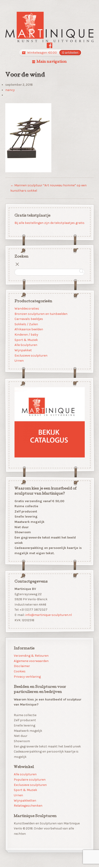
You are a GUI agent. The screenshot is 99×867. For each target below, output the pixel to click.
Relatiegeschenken (28, 806)
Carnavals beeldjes (28, 319)
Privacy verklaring (27, 677)
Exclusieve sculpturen (30, 355)
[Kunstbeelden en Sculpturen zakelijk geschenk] (49, 27)
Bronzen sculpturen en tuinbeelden (40, 314)
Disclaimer (22, 666)
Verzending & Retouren (31, 656)
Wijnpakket (23, 350)
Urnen (18, 361)
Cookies (20, 671)
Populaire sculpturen (30, 780)
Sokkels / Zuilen (26, 324)
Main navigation (52, 62)
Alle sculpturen (25, 774)
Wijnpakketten (25, 801)
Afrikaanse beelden (28, 329)
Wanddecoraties (26, 308)
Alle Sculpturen (25, 345)
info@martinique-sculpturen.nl (48, 615)
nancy (10, 90)
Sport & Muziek (26, 340)
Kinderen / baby (26, 335)
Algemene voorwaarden (31, 661)
